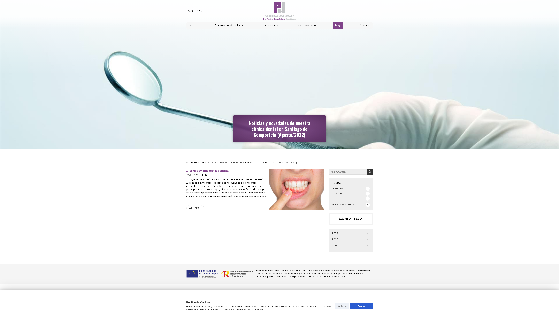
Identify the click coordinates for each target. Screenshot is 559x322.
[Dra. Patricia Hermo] (279, 11)
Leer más (194, 208)
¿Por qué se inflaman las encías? (207, 170)
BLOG (203, 175)
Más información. (255, 309)
